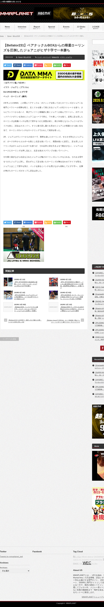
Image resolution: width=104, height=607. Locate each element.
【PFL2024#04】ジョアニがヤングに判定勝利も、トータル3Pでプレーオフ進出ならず (26, 297)
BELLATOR (16, 36)
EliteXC (76, 564)
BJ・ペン (77, 556)
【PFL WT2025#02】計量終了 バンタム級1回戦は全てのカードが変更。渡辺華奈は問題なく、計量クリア (72, 285)
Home (2, 36)
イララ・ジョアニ (66, 57)
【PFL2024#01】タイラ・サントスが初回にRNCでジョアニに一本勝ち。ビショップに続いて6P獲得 (72, 297)
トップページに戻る (9, 339)
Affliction (84, 556)
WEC (87, 563)
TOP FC (76, 559)
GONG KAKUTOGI (96, 559)
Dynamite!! (85, 559)
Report (9, 36)
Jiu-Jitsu (94, 563)
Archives (3, 568)
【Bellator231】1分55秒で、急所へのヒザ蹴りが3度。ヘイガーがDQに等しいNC (25, 321)
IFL (80, 559)
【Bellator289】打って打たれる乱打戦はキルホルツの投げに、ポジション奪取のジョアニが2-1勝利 (72, 309)
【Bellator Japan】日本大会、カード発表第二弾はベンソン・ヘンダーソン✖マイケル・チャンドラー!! (63, 321)
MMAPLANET (71, 603)
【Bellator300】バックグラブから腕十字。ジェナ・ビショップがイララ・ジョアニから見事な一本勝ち (26, 309)
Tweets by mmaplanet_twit (11, 556)
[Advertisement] (44, 194)
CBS (80, 563)
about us (90, 556)
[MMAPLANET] (17, 14)
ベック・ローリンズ (44, 57)
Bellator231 (55, 57)
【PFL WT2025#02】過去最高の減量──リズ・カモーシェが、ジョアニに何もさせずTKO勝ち (25, 284)
